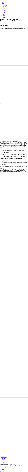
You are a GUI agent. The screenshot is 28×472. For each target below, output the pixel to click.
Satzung (3, 462)
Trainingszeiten (3, 17)
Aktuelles (3, 2)
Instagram (3, 469)
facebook (3, 468)
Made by (2, 471)
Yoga (3, 8)
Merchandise (3, 459)
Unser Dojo (4, 10)
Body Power (4, 6)
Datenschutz (3, 461)
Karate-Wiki (3, 458)
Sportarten (3, 3)
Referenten (4, 11)
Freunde (4, 12)
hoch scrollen (2, 456)
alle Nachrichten (4, 454)
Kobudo (4, 4)
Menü (2, 0)
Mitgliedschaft (4, 13)
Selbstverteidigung (5, 5)
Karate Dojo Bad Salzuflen (3, 15)
